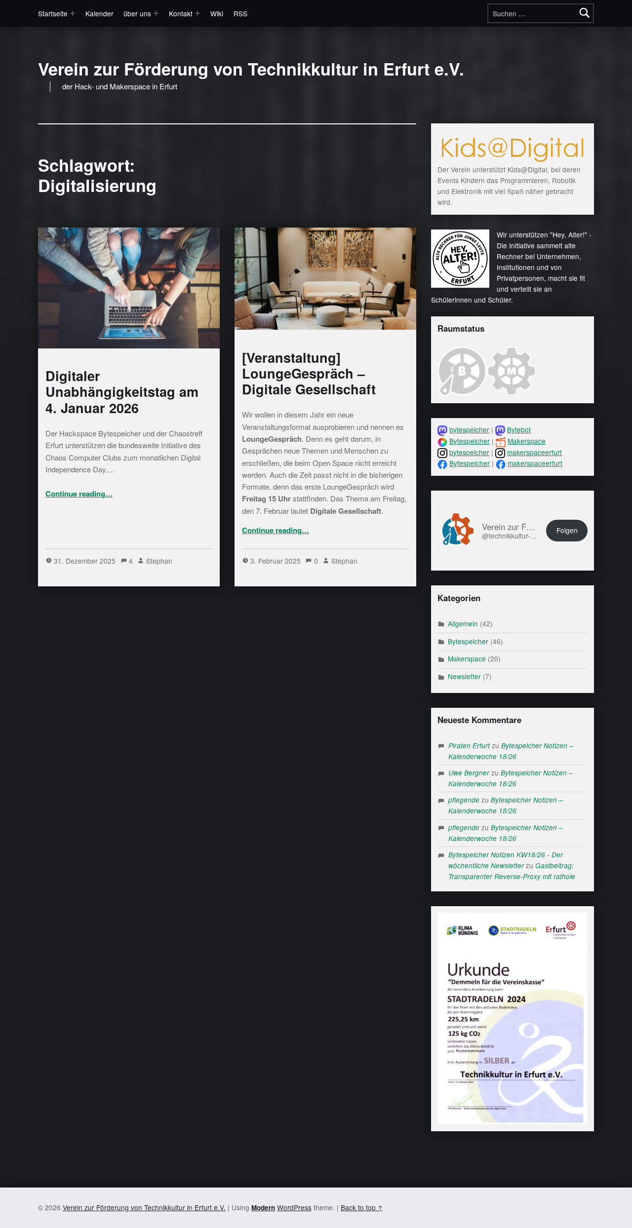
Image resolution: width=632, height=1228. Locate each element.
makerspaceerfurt (534, 452)
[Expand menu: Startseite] (72, 13)
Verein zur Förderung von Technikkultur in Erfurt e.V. (251, 69)
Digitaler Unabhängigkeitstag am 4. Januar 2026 (121, 391)
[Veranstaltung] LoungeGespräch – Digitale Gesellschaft (309, 373)
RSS (240, 13)
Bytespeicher (469, 441)
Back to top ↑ (362, 1207)
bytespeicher (469, 429)
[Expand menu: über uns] (156, 13)
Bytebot (519, 429)
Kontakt (181, 13)
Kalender (99, 13)
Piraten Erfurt (469, 745)
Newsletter (464, 676)
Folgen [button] (567, 530)
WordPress (294, 1207)
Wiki (216, 13)
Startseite (53, 13)
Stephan (159, 561)
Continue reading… (79, 493)
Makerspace (527, 441)
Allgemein (463, 623)
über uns (137, 13)
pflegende (463, 800)
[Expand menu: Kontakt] (197, 13)
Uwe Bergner (468, 772)
